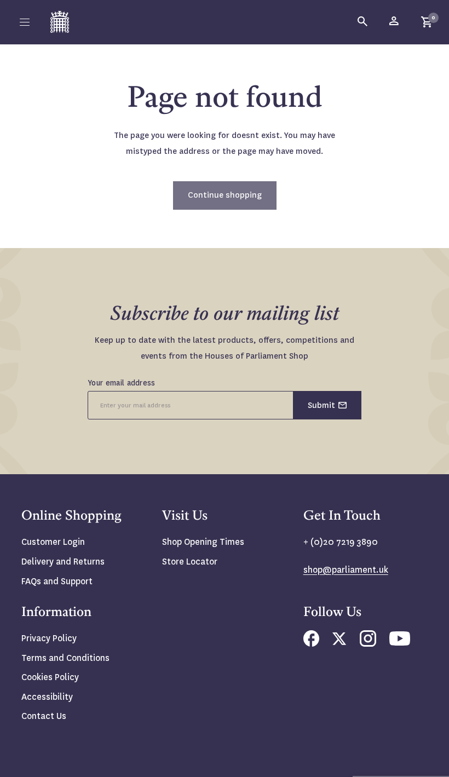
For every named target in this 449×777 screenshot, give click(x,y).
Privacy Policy (49, 638)
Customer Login (53, 542)
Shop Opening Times (203, 542)
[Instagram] (368, 643)
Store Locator (189, 561)
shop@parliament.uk (345, 569)
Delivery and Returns (63, 561)
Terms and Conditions (65, 658)
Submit (321, 405)
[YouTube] (399, 642)
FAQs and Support (57, 581)
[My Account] (394, 21)
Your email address (122, 383)
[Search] (363, 21)
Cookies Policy (50, 677)
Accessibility (47, 697)
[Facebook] (311, 643)
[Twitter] (339, 642)
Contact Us (43, 716)
